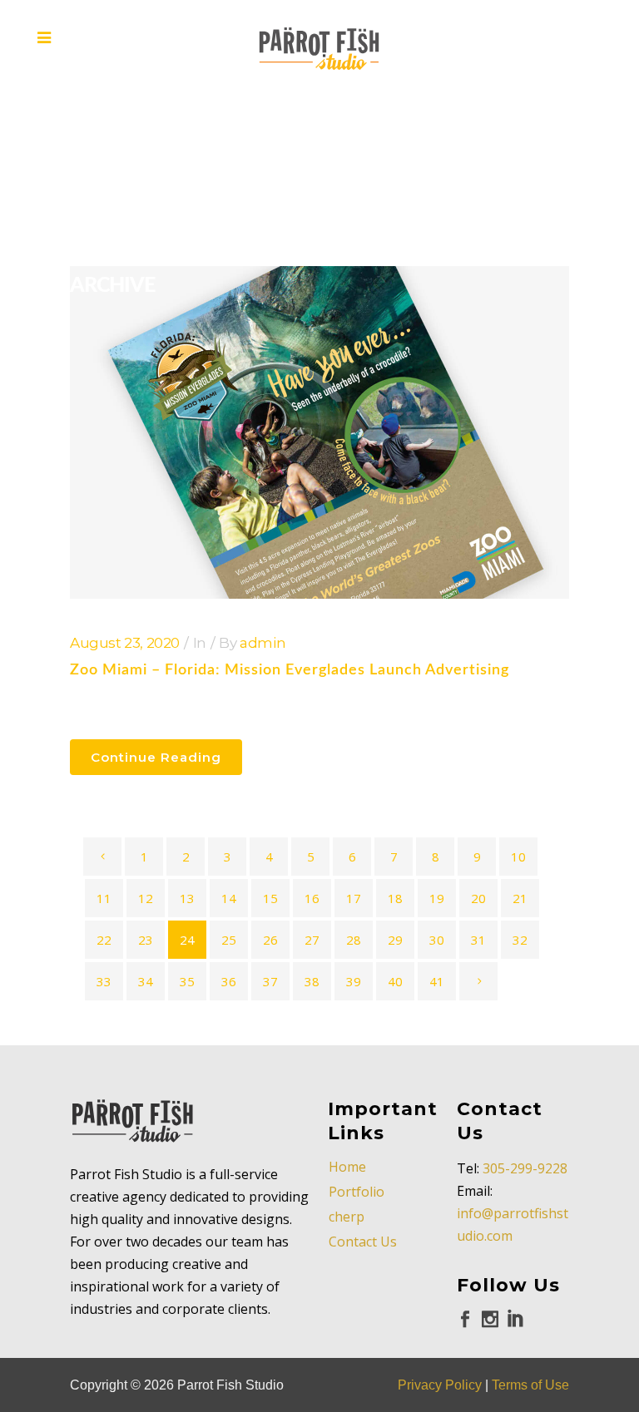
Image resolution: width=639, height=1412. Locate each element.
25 (228, 939)
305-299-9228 (525, 1168)
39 (353, 981)
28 (353, 939)
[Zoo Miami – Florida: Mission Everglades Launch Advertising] (319, 432)
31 (478, 939)
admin (262, 642)
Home (347, 1167)
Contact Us (363, 1241)
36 (228, 981)
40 (395, 981)
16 (312, 898)
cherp (346, 1216)
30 (436, 939)
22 (104, 939)
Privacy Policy (440, 1385)
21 (520, 898)
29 (395, 939)
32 (520, 939)
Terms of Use (530, 1385)
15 (270, 898)
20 (478, 898)
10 (518, 856)
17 (353, 898)
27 (312, 939)
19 (436, 898)
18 (395, 898)
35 (187, 981)
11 (104, 898)
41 (436, 981)
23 (145, 939)
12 (145, 898)
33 (104, 981)
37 (270, 981)
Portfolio (356, 1191)
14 (228, 898)
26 (270, 939)
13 (187, 898)
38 (312, 981)
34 (145, 981)
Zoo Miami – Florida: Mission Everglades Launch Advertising (289, 670)
